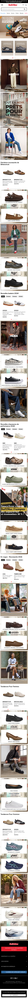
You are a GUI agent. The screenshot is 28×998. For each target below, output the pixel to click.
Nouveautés (3, 13)
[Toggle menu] (2, 5)
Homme (12, 13)
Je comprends (14, 995)
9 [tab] (18, 188)
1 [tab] (12, 36)
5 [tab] (13, 188)
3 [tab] (15, 36)
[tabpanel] (14, 27)
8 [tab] (17, 188)
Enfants (17, 13)
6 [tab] (14, 188)
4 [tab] (15, 319)
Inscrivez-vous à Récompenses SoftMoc (14, 948)
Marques (21, 13)
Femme (8, 13)
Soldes (26, 13)
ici (24, 992)
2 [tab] (9, 188)
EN (23, 5)
